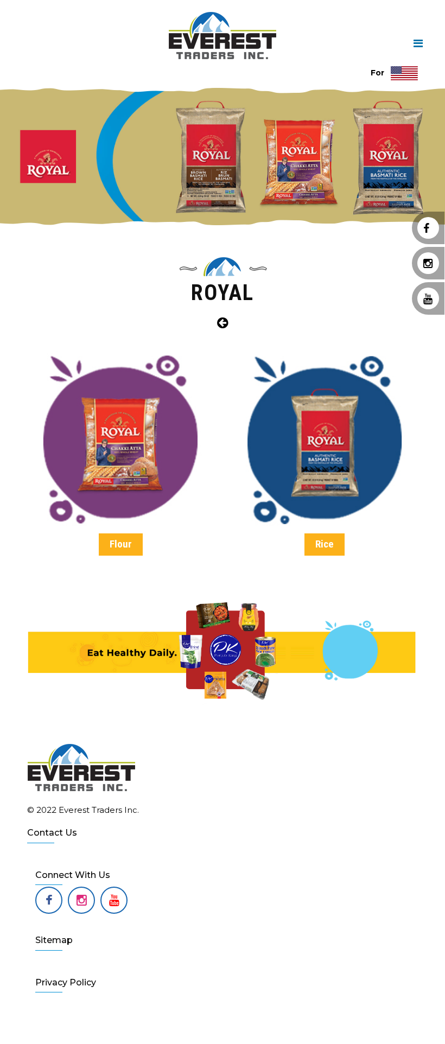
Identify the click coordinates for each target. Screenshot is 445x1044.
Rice (324, 544)
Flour (121, 544)
